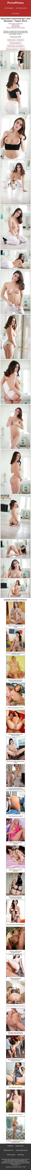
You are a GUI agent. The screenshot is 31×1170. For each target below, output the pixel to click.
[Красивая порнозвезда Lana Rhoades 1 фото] (15, 60)
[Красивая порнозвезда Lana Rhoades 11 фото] (15, 472)
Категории (15, 13)
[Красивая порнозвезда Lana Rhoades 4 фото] (15, 182)
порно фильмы (15, 26)
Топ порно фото (21, 8)
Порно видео (8, 8)
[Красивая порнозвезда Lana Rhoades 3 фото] (15, 137)
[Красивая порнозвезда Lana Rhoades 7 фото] (15, 292)
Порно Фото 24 (8, 1150)
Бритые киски (15, 25)
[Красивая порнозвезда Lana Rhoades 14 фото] (15, 568)
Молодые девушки (15, 43)
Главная (10, 1146)
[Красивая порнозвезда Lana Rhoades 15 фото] (15, 588)
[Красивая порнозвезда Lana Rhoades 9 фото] (15, 382)
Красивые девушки (12, 49)
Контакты (21, 1154)
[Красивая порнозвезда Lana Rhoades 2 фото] (15, 92)
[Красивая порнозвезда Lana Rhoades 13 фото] (15, 549)
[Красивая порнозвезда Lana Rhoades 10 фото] (15, 427)
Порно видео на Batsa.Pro (15, 23)
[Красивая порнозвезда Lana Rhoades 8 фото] (15, 337)
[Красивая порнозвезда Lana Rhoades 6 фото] (15, 259)
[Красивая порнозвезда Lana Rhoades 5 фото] (15, 227)
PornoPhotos (15, 2)
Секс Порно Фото (21, 1150)
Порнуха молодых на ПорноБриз (15, 27)
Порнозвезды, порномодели (15, 46)
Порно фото (19, 1146)
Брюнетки (20, 40)
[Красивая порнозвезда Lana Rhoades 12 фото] (15, 517)
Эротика (22, 49)
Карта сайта (11, 1154)
